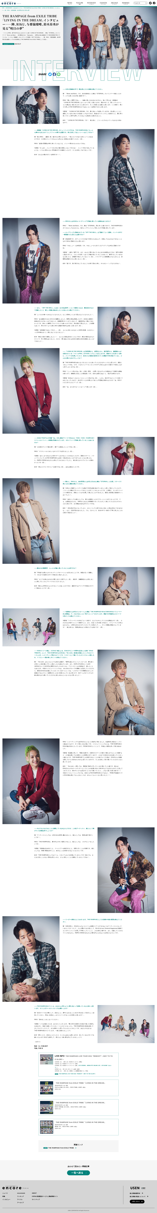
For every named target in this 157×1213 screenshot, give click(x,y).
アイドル (19, 1199)
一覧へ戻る (77, 1172)
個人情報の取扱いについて (137, 1196)
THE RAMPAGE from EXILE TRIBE (61, 1148)
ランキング (20, 1196)
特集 (3, 1196)
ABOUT (34, 1193)
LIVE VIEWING (82, 1065)
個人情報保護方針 (135, 1193)
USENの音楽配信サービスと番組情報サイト (45, 1196)
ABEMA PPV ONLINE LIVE (93, 1065)
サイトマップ (36, 1199)
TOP (3, 8)
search (146, 3)
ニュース (5, 1193)
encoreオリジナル (17, 8)
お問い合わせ (136, 1201)
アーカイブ (20, 1202)
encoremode (21, 1193)
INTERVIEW (9, 8)
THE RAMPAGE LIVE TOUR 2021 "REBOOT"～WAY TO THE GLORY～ (77, 1073)
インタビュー (6, 1199)
